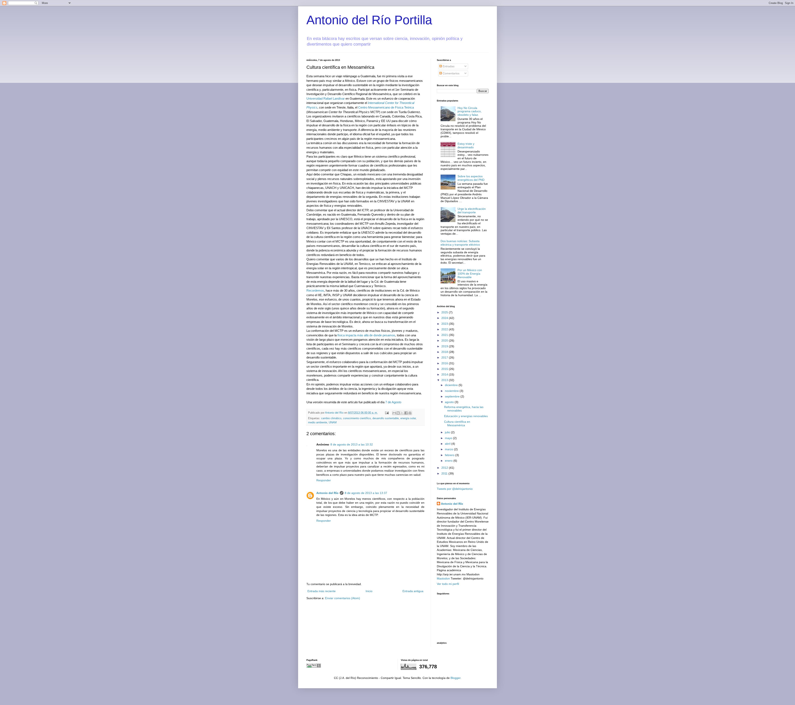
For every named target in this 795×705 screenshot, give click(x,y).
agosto (450, 402)
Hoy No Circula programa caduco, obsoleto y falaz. (470, 111)
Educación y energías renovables (466, 416)
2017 (445, 357)
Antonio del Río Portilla (369, 20)
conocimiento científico (357, 418)
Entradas (448, 66)
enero (449, 460)
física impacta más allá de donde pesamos (366, 335)
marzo (449, 449)
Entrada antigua (412, 591)
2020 (445, 340)
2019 (445, 346)
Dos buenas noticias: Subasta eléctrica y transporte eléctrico (460, 242)
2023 (445, 323)
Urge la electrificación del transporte (472, 210)
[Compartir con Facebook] (406, 413)
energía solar (408, 418)
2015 (445, 369)
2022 (445, 329)
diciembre (452, 385)
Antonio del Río (327, 493)
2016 (445, 363)
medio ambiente (317, 422)
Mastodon (443, 578)
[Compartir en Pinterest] (410, 413)
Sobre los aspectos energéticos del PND (471, 178)
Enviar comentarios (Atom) (342, 598)
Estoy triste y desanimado (466, 145)
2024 (445, 318)
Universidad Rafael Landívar (325, 98)
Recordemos (315, 290)
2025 (445, 312)
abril (448, 443)
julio (448, 432)
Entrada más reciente (321, 591)
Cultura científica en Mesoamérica (457, 423)
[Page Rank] (313, 666)
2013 (445, 380)
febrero (450, 455)
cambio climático (331, 418)
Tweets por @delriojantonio (455, 488)
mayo (449, 438)
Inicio (369, 591)
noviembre (452, 390)
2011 (444, 473)
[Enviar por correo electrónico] (394, 413)
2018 (445, 352)
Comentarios (450, 73)
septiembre (452, 396)
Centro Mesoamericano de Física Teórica (386, 107)
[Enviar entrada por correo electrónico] (387, 412)
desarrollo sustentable (385, 418)
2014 (445, 374)
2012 (445, 467)
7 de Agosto (393, 402)
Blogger (455, 678)
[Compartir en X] (402, 413)
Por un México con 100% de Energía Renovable (470, 273)
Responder (323, 480)
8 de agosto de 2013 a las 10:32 (351, 444)
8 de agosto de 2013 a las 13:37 (366, 493)
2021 (445, 335)
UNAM (333, 422)
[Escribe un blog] (398, 413)
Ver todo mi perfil (448, 583)
